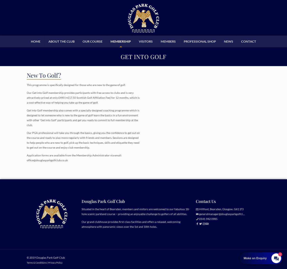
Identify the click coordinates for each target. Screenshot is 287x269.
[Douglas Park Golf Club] (143, 17)
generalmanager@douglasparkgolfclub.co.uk (226, 214)
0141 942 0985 (208, 219)
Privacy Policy (55, 262)
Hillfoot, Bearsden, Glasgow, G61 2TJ (221, 209)
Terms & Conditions (37, 262)
